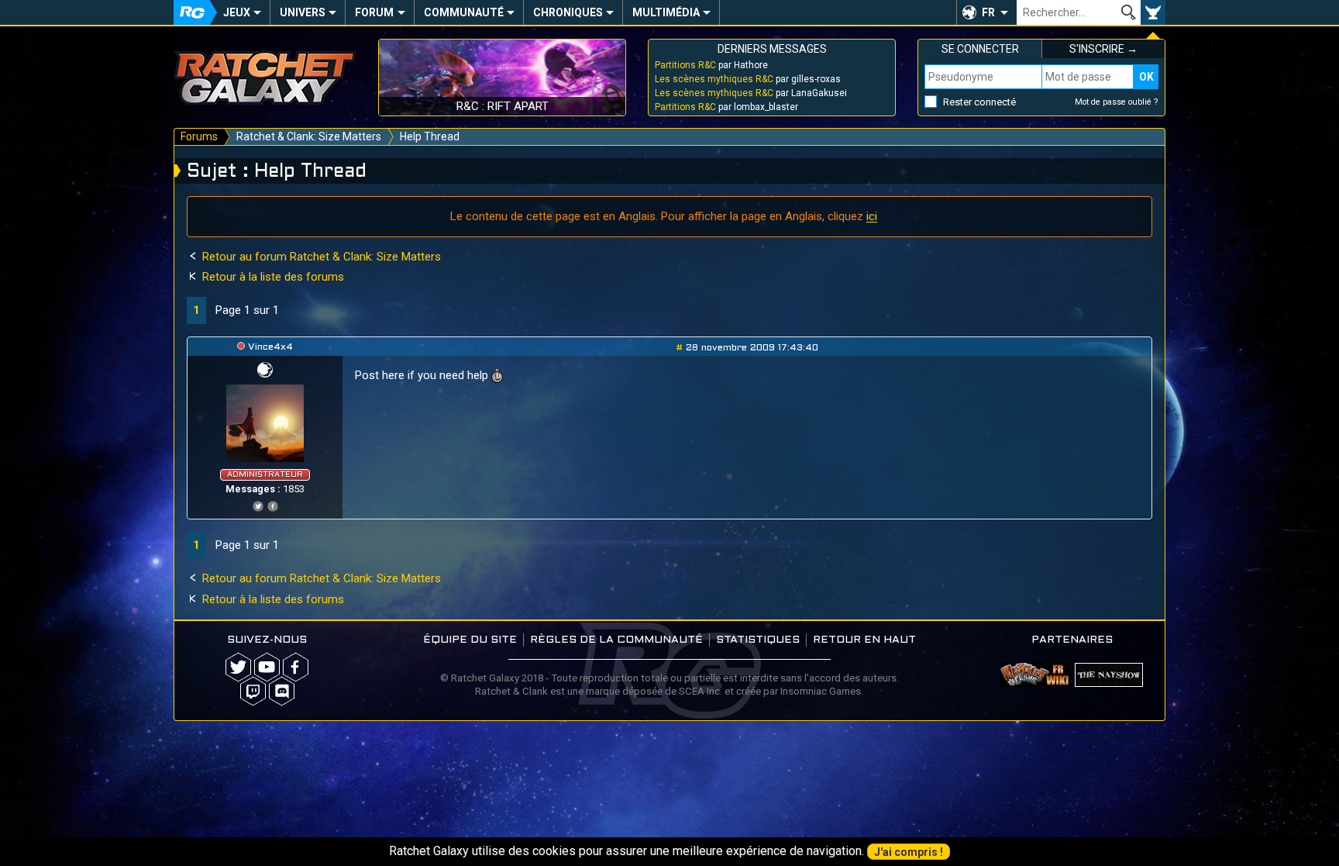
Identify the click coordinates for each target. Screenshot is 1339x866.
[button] (986, 12)
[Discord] (281, 691)
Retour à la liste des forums (271, 277)
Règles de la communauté (616, 640)
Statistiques (758, 640)
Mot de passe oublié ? (1116, 102)
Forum (374, 12)
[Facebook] (273, 504)
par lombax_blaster (726, 107)
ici (871, 216)
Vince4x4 (270, 347)
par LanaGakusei (751, 93)
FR (988, 12)
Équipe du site (470, 640)
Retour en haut (864, 640)
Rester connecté (979, 102)
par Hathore (711, 65)
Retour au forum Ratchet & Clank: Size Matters (320, 257)
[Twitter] (258, 504)
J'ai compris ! (908, 852)
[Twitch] (253, 691)
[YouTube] (267, 667)
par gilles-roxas (748, 79)
